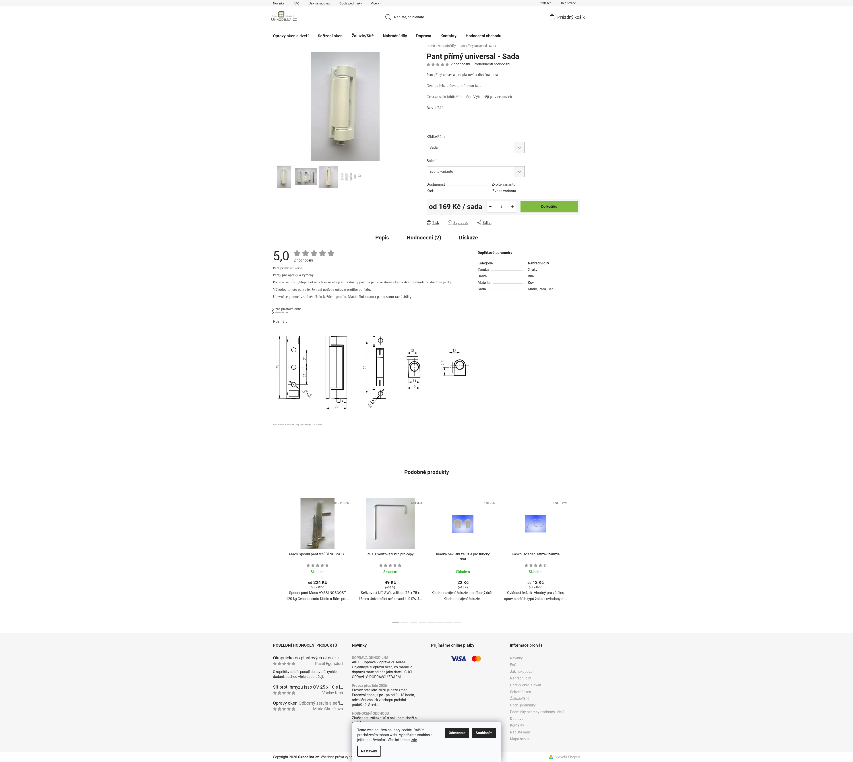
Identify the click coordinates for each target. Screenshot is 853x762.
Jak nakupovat (319, 3)
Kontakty (517, 725)
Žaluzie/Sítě (519, 698)
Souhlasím (484, 733)
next (576, 559)
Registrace (568, 3)
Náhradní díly (538, 263)
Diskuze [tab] (468, 238)
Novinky (278, 3)
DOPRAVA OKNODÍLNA (370, 658)
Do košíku (549, 206)
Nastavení (369, 751)
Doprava (516, 718)
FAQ (296, 3)
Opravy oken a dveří (525, 685)
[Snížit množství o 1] (490, 206)
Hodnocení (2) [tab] (424, 238)
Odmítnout (457, 733)
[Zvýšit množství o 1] (512, 206)
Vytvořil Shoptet (567, 757)
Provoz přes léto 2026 (369, 686)
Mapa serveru (520, 739)
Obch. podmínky (350, 3)
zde (414, 740)
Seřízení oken (520, 692)
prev (276, 559)
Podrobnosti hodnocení (492, 64)
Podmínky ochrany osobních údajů (537, 712)
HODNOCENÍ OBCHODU (370, 714)
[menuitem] (290, 36)
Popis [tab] (382, 238)
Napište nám (520, 732)
